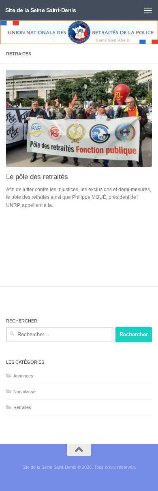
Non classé (24, 391)
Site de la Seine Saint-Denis (40, 10)
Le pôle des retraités (37, 176)
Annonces (23, 375)
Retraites (22, 407)
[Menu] (148, 10)
